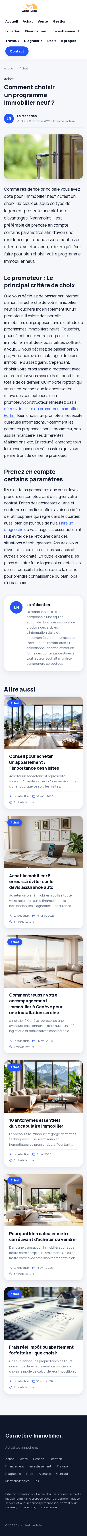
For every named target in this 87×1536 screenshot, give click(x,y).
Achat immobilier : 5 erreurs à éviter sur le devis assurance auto (31, 881)
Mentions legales (17, 1481)
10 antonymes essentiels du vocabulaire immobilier (36, 1123)
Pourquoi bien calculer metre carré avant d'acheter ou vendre (42, 1236)
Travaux (12, 40)
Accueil (11, 21)
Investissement (66, 31)
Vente (43, 21)
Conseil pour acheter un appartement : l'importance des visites (34, 762)
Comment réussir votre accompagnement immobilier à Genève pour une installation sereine (35, 1004)
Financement (36, 31)
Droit (51, 40)
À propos (68, 40)
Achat (28, 21)
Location (12, 31)
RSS (37, 1481)
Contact (17, 51)
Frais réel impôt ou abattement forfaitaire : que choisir (41, 1350)
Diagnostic (33, 40)
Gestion (59, 21)
